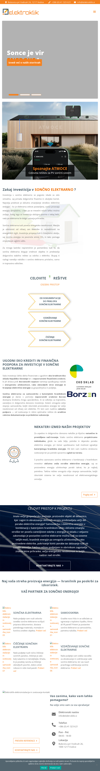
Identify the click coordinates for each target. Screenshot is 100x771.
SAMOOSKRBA (70, 612)
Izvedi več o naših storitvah (24, 62)
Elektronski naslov (69, 712)
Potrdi (43, 768)
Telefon (63, 722)
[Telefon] (53, 725)
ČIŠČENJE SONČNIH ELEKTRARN (25, 645)
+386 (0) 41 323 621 (61, 2)
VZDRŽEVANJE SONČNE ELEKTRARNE (75, 648)
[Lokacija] (53, 744)
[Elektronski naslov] (53, 714)
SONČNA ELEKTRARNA (27, 612)
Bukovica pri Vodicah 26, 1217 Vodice (26, 2)
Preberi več (55, 768)
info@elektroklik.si (86, 2)
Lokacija (63, 740)
